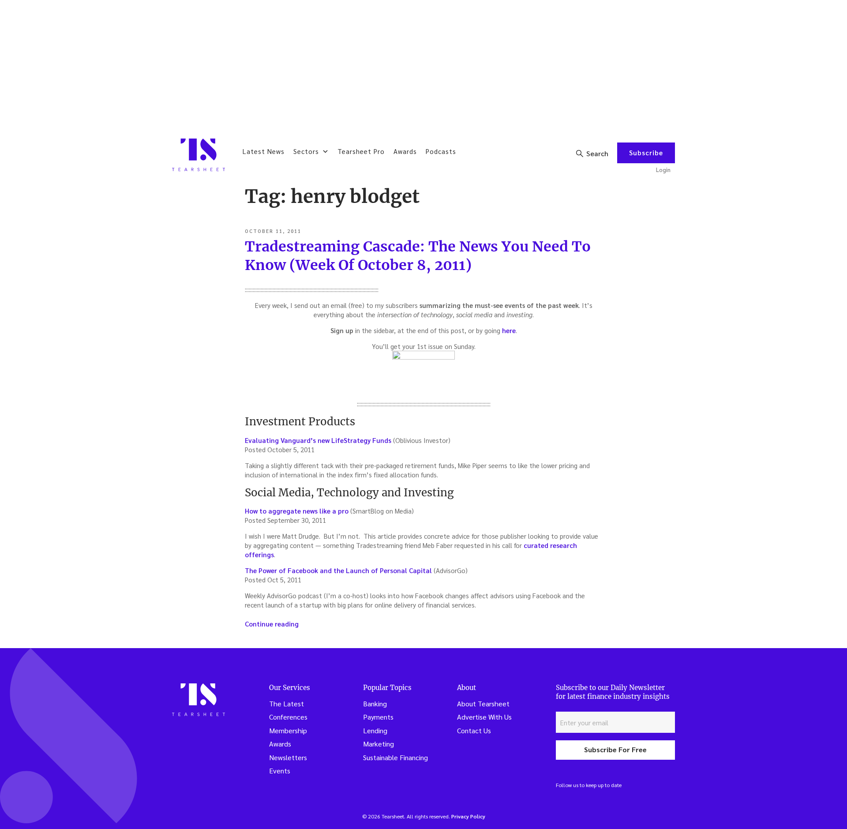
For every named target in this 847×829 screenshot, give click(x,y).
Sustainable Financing (395, 757)
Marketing (378, 743)
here (509, 330)
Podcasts (441, 151)
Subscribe (646, 152)
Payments (378, 716)
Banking (375, 703)
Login (663, 169)
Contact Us (474, 730)
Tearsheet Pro (361, 151)
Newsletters (288, 757)
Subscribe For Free (615, 749)
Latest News (264, 151)
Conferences (288, 716)
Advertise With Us (484, 716)
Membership (288, 730)
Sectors (306, 151)
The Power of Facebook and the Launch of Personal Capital (339, 570)
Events (279, 770)
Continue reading (272, 623)
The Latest (286, 703)
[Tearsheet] (198, 155)
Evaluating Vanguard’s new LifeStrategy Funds (319, 440)
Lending (375, 730)
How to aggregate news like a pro (297, 510)
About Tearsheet (483, 703)
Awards (405, 151)
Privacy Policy (468, 816)
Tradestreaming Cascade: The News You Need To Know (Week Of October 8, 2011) (418, 256)
